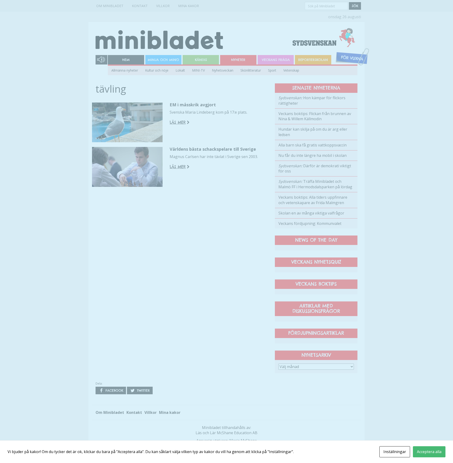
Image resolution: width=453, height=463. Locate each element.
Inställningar (394, 451)
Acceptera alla (429, 451)
